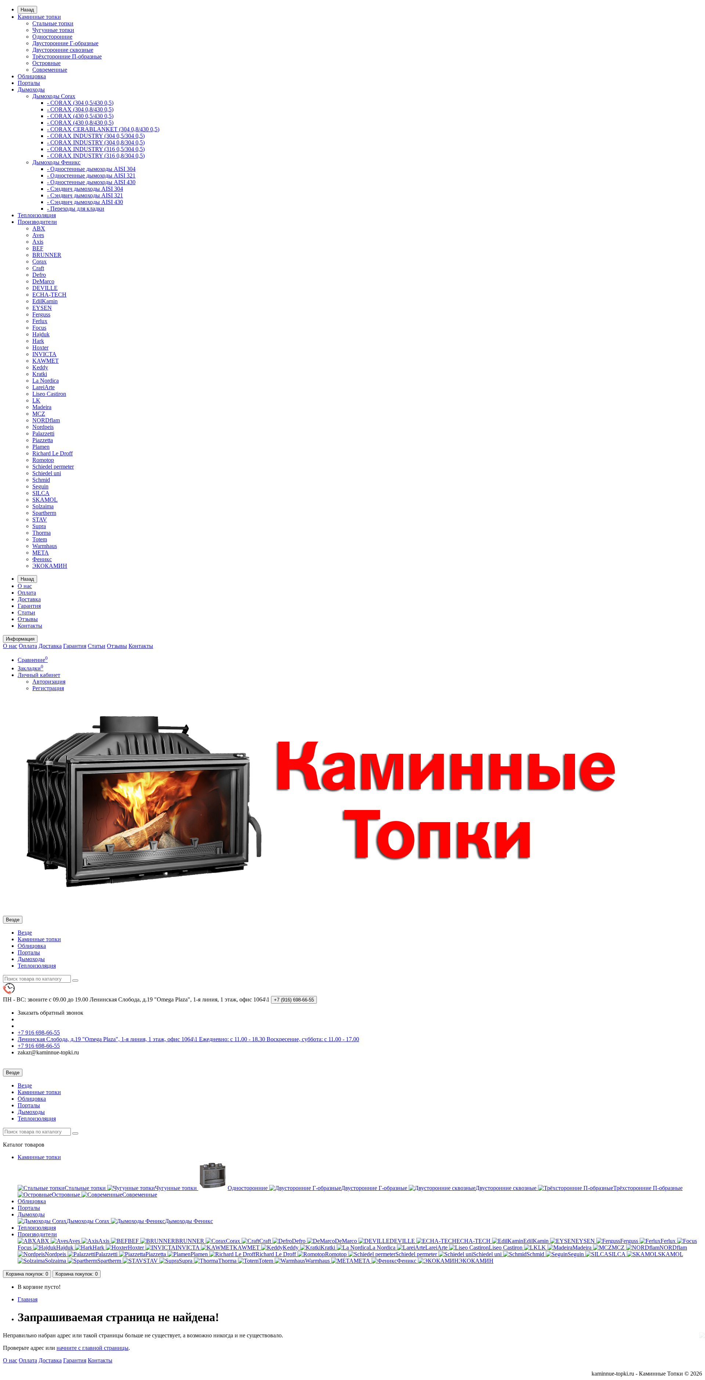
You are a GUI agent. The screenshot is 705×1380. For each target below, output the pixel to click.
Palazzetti (43, 433)
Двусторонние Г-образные (65, 43)
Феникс (42, 559)
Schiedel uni (46, 473)
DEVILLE (45, 288)
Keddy (40, 367)
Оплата (27, 592)
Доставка (29, 599)
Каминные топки (39, 17)
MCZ (38, 414)
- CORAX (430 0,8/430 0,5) (80, 122)
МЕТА (40, 552)
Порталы (29, 83)
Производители (37, 222)
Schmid (41, 480)
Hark (38, 341)
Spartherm (44, 513)
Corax (39, 261)
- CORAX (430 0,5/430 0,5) (80, 116)
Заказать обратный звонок (50, 1013)
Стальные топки (52, 23)
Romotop (43, 460)
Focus (39, 328)
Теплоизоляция (37, 215)
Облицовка (32, 76)
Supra (39, 526)
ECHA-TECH (49, 294)
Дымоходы (31, 89)
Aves (38, 235)
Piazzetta (42, 440)
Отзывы (28, 619)
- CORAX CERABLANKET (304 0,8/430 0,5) (103, 129)
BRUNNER (46, 255)
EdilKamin (45, 301)
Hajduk (41, 334)
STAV (39, 519)
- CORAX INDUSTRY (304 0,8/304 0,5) (96, 142)
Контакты (30, 626)
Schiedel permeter (53, 466)
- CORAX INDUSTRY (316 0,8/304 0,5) (96, 156)
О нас (25, 586)
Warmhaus (44, 546)
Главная (27, 1299)
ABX (38, 228)
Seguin (40, 486)
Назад (27, 9)
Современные (49, 70)
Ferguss (41, 314)
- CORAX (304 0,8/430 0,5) (80, 109)
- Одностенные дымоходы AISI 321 (91, 175)
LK (36, 400)
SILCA (41, 493)
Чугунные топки (53, 30)
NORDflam (46, 420)
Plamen (41, 447)
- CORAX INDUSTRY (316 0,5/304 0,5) (96, 149)
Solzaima (43, 506)
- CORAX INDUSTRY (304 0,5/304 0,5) (96, 136)
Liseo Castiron (49, 394)
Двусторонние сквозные (62, 50)
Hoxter (40, 347)
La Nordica (45, 380)
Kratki (39, 374)
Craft (38, 268)
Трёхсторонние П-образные (67, 56)
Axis (37, 242)
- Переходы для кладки (75, 208)
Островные (46, 63)
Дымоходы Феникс (56, 162)
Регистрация (48, 688)
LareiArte (43, 387)
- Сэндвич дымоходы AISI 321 (85, 195)
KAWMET (45, 361)
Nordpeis (43, 427)
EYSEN (42, 308)
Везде (25, 932)
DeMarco (43, 281)
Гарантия (29, 606)
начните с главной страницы (93, 1348)
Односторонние (52, 36)
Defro (39, 275)
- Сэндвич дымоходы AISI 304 (85, 189)
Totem (39, 539)
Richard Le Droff (52, 453)
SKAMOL (45, 500)
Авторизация (48, 681)
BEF (37, 248)
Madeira (41, 407)
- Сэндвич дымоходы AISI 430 (85, 202)
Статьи (26, 612)
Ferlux (39, 321)
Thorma (41, 533)
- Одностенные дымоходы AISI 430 (91, 182)
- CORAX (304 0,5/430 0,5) (80, 103)
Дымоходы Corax (53, 96)
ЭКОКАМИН (49, 566)
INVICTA (44, 354)
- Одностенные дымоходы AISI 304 (91, 169)
